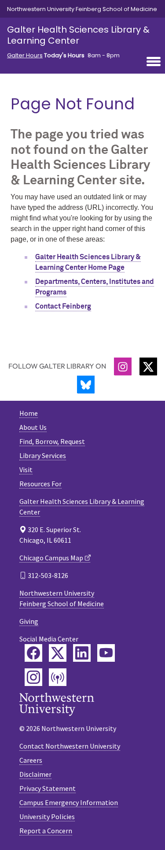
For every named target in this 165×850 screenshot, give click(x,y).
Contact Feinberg (63, 306)
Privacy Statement (47, 788)
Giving (28, 621)
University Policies (47, 816)
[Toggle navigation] (154, 62)
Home (28, 413)
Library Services (42, 455)
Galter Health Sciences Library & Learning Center (78, 35)
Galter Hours (25, 55)
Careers (30, 760)
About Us (33, 427)
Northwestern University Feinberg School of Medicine (82, 9)
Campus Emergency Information (68, 802)
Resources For (40, 483)
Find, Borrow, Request (52, 441)
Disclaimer (35, 774)
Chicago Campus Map (51, 557)
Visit (26, 469)
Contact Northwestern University (69, 746)
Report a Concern (45, 830)
